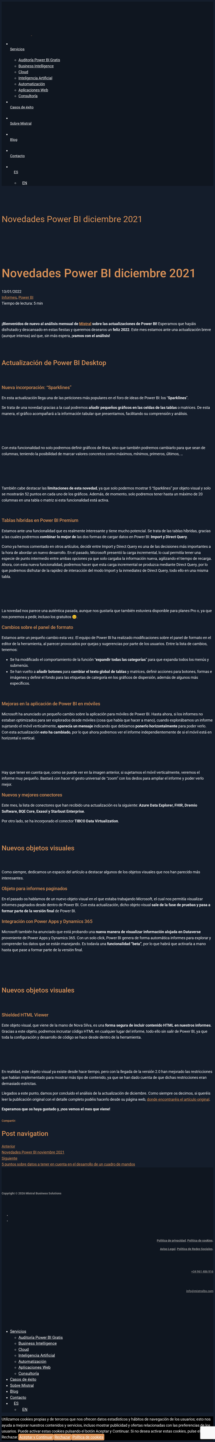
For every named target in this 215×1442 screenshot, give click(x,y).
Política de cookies (199, 1240)
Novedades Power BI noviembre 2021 (33, 1149)
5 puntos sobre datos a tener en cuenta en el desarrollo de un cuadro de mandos (68, 1161)
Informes (9, 297)
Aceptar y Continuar (35, 1437)
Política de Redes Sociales (194, 1249)
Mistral (85, 323)
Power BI (25, 297)
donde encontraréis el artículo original (178, 1099)
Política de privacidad (171, 1240)
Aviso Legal (168, 1249)
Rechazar (62, 1437)
